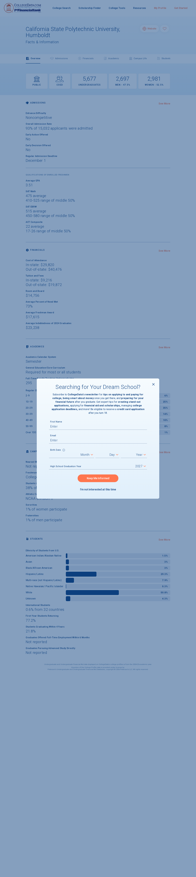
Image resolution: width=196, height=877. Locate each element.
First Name (56, 421)
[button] (63, 450)
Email (53, 435)
